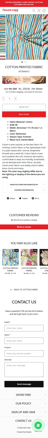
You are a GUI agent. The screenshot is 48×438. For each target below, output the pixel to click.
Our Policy (23, 403)
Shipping (19, 92)
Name (7, 322)
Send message (24, 384)
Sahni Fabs (23, 395)
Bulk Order (24, 114)
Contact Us (23, 421)
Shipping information (24, 190)
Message (7, 360)
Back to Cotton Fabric (26, 289)
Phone (7, 347)
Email (7, 334)
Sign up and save (23, 412)
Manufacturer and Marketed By (24, 184)
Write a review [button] (24, 227)
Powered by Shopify (24, 432)
